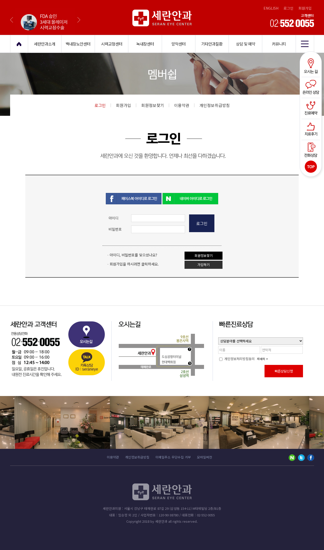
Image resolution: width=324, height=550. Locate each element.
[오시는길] (86, 336)
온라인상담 (311, 87)
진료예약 (311, 108)
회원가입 (305, 8)
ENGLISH (271, 8)
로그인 (288, 8)
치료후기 (311, 128)
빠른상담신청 (284, 371)
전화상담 (311, 149)
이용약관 (181, 105)
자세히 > (262, 359)
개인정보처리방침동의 (239, 358)
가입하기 (203, 264)
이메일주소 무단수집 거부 (173, 457)
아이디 (113, 218)
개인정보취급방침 (214, 105)
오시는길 (311, 66)
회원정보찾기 (152, 105)
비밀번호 (115, 229)
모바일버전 (204, 457)
